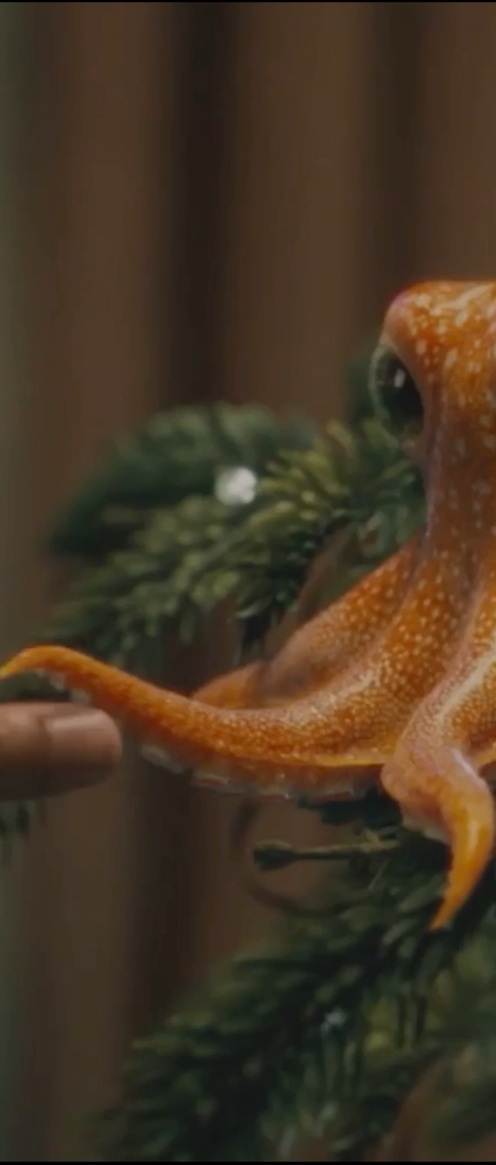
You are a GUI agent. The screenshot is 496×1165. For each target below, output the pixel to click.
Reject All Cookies (383, 1160)
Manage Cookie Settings (361, 1160)
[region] (248, 1160)
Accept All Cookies (402, 1160)
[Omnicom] (25, 6)
